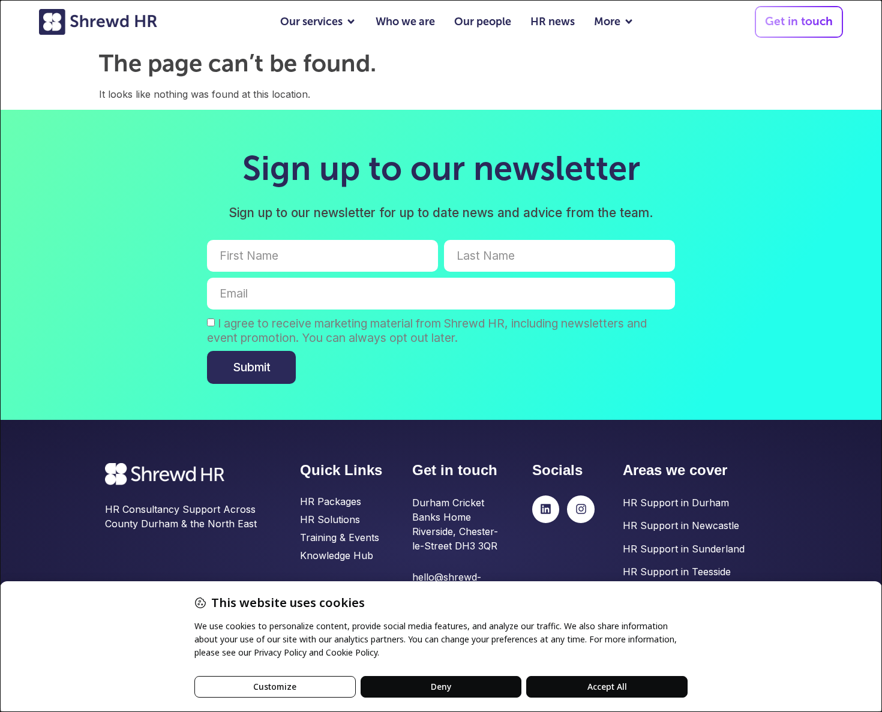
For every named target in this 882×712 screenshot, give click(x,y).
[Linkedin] (546, 509)
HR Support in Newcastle (681, 525)
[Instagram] (581, 509)
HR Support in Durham (676, 503)
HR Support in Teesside (677, 572)
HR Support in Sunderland (684, 549)
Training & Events (339, 537)
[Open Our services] (351, 22)
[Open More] (628, 22)
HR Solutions (330, 519)
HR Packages (330, 501)
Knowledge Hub (336, 555)
